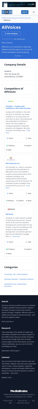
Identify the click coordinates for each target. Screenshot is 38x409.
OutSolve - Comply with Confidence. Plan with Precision (18, 107)
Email (11, 138)
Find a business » (8, 321)
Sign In (24, 12)
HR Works (9, 214)
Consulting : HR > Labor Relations (16, 274)
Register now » (7, 377)
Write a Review (7, 43)
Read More (16, 236)
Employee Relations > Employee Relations (19, 279)
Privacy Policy (8, 401)
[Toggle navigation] (33, 12)
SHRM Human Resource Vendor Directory (16, 18)
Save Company (12, 33)
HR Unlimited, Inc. (13, 163)
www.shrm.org (22, 403)
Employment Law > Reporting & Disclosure (15, 285)
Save (29, 138)
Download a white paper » (11, 351)
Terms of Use (22, 401)
